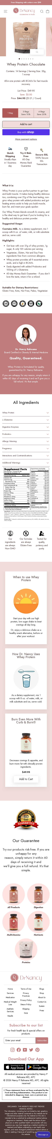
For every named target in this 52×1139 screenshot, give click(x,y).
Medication (10, 997)
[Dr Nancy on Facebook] (19, 1050)
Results (10, 1015)
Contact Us (41, 1001)
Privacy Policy (26, 1000)
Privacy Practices (26, 994)
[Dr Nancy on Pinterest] (37, 1050)
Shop (42, 993)
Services (10, 993)
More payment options (26, 139)
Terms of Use (26, 989)
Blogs (42, 989)
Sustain (42, 1006)
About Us (41, 997)
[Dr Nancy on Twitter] (31, 1050)
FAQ (26, 1013)
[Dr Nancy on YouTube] (25, 1050)
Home (10, 989)
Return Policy (26, 1004)
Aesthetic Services (10, 1010)
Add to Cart (26, 779)
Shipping (25, 1008)
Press (42, 1010)
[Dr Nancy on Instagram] (12, 1050)
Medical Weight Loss (10, 1003)
